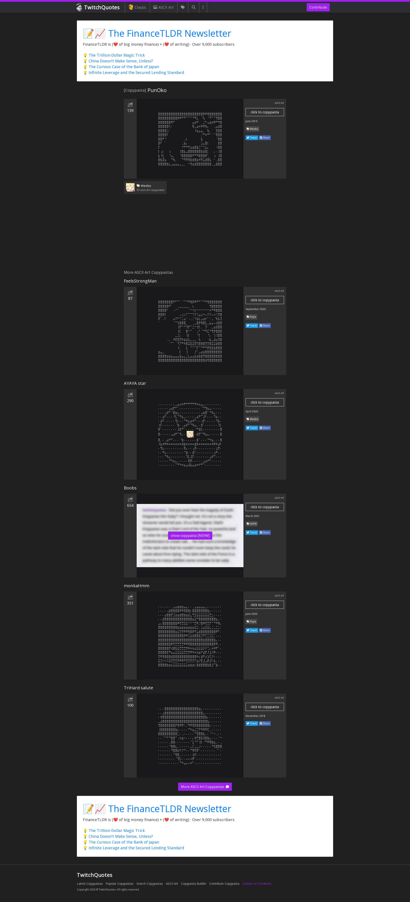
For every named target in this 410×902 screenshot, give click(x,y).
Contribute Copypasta (224, 884)
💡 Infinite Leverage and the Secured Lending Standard (133, 72)
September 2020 (256, 309)
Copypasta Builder (193, 884)
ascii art (279, 103)
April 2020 (252, 411)
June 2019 (251, 121)
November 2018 (255, 716)
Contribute (318, 7)
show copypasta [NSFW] (190, 535)
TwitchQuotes (102, 7)
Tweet (253, 137)
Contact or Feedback (256, 884)
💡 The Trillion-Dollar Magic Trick (114, 55)
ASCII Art (166, 7)
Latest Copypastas (90, 884)
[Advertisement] (205, 234)
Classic (140, 7)
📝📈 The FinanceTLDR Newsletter (157, 33)
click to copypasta (265, 112)
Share (266, 137)
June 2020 (251, 614)
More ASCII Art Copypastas (203, 786)
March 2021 (253, 516)
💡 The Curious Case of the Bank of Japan (121, 66)
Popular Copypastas (119, 884)
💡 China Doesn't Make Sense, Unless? (118, 60)
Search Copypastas (149, 884)
